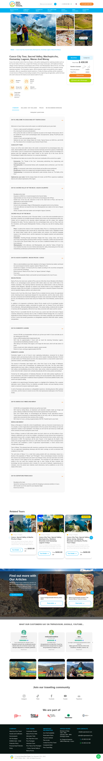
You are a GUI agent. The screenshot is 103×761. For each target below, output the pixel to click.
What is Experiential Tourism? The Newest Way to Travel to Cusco (78, 598)
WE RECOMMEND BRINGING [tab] (54, 107)
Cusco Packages (64, 10)
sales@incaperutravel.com (85, 735)
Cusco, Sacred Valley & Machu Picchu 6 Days (22, 538)
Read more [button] (24, 649)
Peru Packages (75, 10)
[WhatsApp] (71, 4)
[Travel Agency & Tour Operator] (16, 4)
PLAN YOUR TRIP (87, 4)
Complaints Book (47, 745)
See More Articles (16, 594)
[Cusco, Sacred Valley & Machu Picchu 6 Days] (22, 525)
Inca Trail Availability (48, 733)
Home (12, 49)
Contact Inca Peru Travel (49, 742)
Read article (50, 603)
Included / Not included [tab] (29, 107)
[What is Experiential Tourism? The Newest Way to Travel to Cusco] (80, 591)
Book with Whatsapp (80, 80)
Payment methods (48, 737)
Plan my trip (46, 740)
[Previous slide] (9, 537)
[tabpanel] (37, 304)
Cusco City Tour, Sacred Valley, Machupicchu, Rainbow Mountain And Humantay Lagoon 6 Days (50, 540)
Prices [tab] (41, 107)
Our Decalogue (13, 738)
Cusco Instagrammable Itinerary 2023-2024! (51, 598)
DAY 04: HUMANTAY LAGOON (20, 328)
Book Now (81, 75)
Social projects (13, 736)
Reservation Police (48, 735)
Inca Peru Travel (45, 758)
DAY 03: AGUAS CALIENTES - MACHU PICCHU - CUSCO (27, 257)
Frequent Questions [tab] (37, 112)
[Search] (55, 4)
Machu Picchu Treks (14, 10)
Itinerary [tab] (15, 107)
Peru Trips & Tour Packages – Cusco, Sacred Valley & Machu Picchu (33, 748)
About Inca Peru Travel (15, 731)
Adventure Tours (85, 10)
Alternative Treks (39, 10)
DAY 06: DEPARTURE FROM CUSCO (21, 475)
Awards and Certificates (15, 733)
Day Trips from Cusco (52, 10)
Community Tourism (26, 10)
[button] (92, 642)
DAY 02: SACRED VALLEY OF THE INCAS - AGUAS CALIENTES (29, 187)
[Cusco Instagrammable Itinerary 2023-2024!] (51, 591)
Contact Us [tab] (87, 57)
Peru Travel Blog (47, 747)
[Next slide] (91, 537)
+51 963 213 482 (65, 4)
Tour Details (15, 550)
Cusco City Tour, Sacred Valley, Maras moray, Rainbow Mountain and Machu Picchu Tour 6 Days (78, 540)
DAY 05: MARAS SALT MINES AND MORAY (23, 401)
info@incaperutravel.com (85, 732)
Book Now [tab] (74, 57)
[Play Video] (22, 669)
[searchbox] (46, 4)
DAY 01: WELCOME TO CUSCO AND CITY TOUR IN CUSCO (28, 119)
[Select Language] (76, 4)
